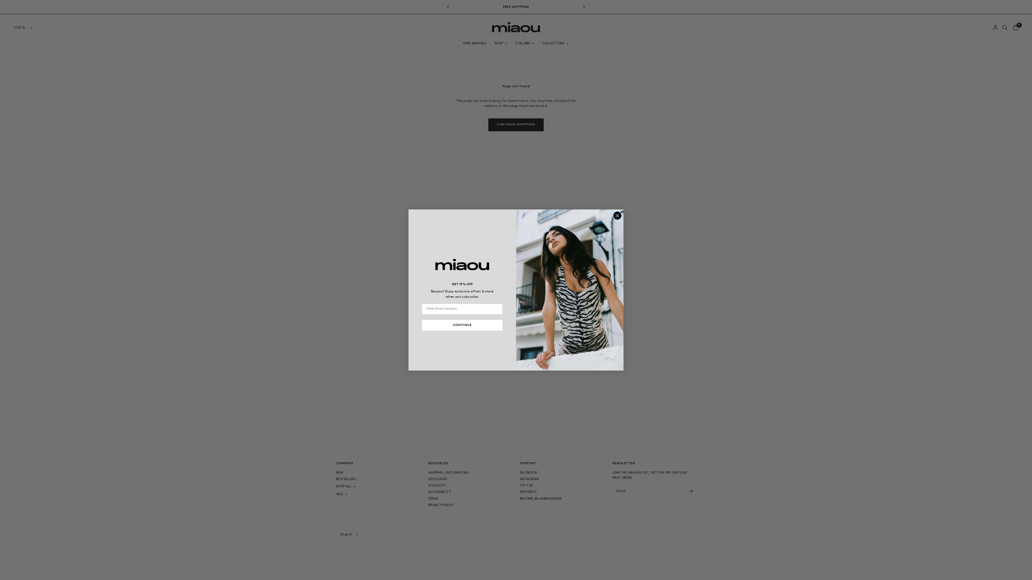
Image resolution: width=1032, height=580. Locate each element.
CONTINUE (462, 325)
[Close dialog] (617, 216)
